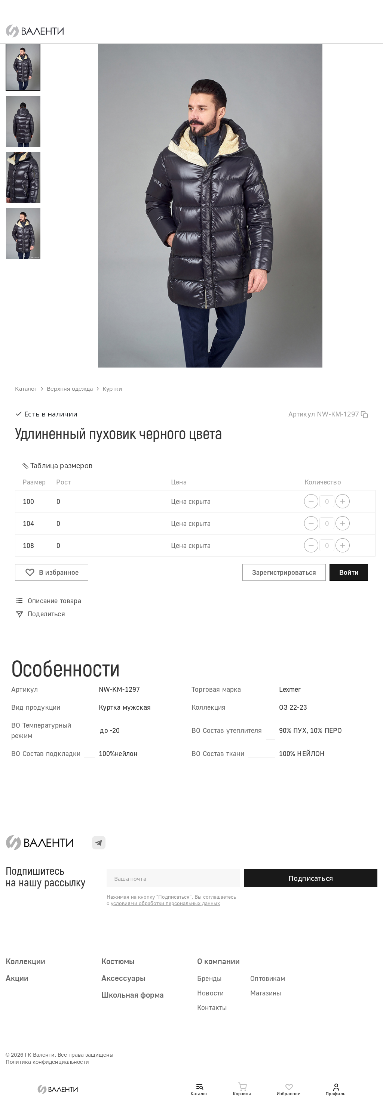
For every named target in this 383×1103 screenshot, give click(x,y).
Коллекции (25, 961)
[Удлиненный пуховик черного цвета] (210, 200)
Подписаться (310, 878)
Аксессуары (123, 978)
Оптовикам (267, 978)
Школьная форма (132, 995)
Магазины (265, 993)
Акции (17, 978)
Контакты (212, 1007)
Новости (210, 993)
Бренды (209, 978)
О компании (218, 961)
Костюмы (117, 961)
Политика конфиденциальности (47, 1062)
